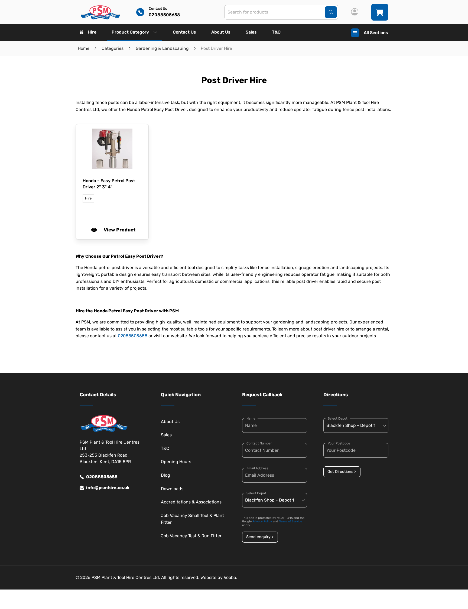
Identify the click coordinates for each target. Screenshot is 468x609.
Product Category (130, 32)
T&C (276, 32)
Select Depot (256, 493)
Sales (251, 32)
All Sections (376, 32)
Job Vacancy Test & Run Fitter (191, 535)
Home (83, 48)
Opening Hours (176, 461)
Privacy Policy (262, 521)
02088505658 (132, 335)
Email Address (257, 468)
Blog (165, 475)
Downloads (172, 488)
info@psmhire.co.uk (107, 487)
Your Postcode (339, 443)
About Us (220, 32)
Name (250, 418)
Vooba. (230, 577)
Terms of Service (290, 521)
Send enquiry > (260, 537)
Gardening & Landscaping (162, 48)
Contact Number (259, 443)
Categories (112, 48)
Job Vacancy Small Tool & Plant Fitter (192, 519)
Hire (92, 32)
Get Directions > (341, 471)
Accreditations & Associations (191, 502)
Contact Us (184, 32)
